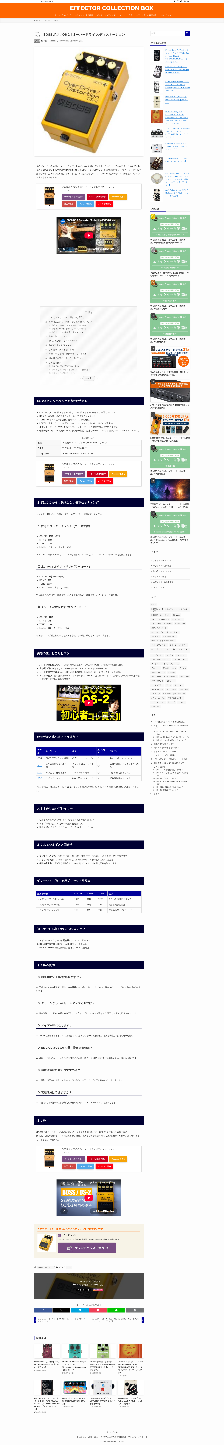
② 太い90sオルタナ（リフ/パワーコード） (70, 329)
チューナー (155, 668)
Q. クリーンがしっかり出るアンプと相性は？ (71, 370)
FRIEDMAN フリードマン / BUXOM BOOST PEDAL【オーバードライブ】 (177, 70)
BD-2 (39, 765)
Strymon (176, 615)
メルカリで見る (104, 204)
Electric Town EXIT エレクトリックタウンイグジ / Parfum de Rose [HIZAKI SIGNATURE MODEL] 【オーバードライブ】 (177, 56)
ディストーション (169, 668)
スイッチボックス (180, 659)
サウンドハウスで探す (73, 197)
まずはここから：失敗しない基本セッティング (70, 322)
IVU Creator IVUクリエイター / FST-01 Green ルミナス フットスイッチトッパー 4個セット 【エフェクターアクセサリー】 (177, 179)
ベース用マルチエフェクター (174, 694)
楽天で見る (69, 204)
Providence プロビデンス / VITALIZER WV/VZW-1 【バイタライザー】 (176, 146)
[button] (43, 1310)
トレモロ (171, 672)
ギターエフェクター (159, 645)
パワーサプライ (157, 681)
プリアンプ (155, 694)
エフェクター (180, 624)
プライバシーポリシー (136, 1437)
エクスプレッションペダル (161, 624)
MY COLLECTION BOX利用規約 (113, 1437)
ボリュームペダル (158, 698)
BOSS (53, 41)
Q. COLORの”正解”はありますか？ (67, 366)
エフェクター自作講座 (162, 566)
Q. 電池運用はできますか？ (167, 790)
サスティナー (181, 655)
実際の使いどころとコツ (60, 336)
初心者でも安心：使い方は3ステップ (66, 358)
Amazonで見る (118, 197)
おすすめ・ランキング (162, 560)
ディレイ (183, 668)
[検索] (188, 1)
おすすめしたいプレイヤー (61, 345)
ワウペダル (155, 706)
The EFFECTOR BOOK (160, 619)
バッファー (184, 677)
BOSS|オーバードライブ (46, 1267)
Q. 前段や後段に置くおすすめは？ (170, 787)
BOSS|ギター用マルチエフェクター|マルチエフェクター (169, 610)
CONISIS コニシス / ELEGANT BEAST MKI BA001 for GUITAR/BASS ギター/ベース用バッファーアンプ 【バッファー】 (177, 117)
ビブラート (170, 681)
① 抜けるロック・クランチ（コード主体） (70, 325)
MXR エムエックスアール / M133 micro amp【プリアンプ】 (176, 100)
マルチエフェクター (175, 698)
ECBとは (82, 1437)
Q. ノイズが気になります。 (64, 373)
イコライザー (177, 619)
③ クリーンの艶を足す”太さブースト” (68, 332)
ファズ (168, 685)
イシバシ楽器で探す (97, 197)
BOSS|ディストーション (160, 615)
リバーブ (171, 702)
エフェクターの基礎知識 (163, 582)
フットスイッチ (157, 689)
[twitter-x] (178, 1)
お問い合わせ (93, 1437)
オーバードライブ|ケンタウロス (163, 641)
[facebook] (174, 1)
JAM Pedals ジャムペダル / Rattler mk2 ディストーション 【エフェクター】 (176, 193)
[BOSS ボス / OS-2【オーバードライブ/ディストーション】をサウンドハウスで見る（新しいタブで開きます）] (89, 101)
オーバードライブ (169, 636)
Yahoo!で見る (86, 204)
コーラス (169, 655)
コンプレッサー (157, 655)
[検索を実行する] (187, 33)
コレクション (158, 587)
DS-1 (39, 778)
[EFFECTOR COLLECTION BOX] (112, 8)
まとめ (156, 794)
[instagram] (181, 1)
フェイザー (178, 685)
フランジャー (171, 689)
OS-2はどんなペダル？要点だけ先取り (67, 317)
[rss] (184, 1)
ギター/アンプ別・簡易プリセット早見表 (68, 354)
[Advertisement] (89, 280)
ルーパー (181, 702)
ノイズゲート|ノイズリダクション (164, 677)
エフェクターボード (159, 628)
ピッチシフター (157, 685)
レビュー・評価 (159, 577)
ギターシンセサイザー (178, 645)
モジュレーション (158, 702)
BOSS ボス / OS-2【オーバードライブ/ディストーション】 (89, 187)
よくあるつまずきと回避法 (61, 349)
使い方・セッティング (162, 571)
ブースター (184, 689)
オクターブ (155, 636)
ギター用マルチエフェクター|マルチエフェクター (169, 650)
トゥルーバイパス (158, 672)
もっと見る (88, 378)
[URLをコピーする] (135, 1310)
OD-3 (39, 773)
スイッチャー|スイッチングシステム (165, 664)
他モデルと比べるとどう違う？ (63, 341)
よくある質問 (55, 363)
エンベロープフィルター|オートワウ (165, 632)
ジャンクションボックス (160, 659)
